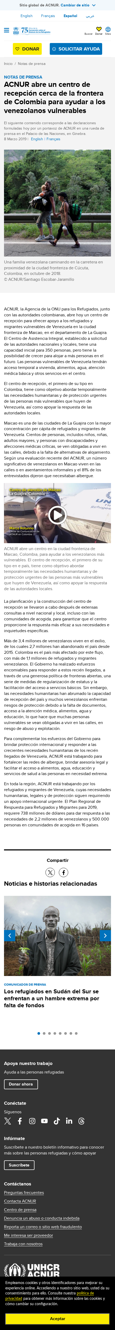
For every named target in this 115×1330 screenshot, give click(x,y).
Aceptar (57, 1319)
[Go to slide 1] (40, 1034)
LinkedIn (69, 1121)
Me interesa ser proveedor (28, 1235)
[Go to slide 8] (77, 1034)
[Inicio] (31, 31)
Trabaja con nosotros (23, 1244)
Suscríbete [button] (19, 1165)
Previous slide (9, 935)
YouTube (44, 1121)
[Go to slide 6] (67, 1034)
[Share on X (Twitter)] (50, 872)
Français (48, 15)
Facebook (19, 1121)
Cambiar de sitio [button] (75, 5)
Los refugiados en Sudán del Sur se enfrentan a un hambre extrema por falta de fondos (51, 998)
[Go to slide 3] (50, 1034)
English (27, 15)
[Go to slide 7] (72, 1034)
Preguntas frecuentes (24, 1193)
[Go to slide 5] (61, 1034)
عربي (90, 15)
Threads (81, 1121)
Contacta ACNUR (20, 1201)
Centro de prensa (20, 1210)
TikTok (56, 1121)
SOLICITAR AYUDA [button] (79, 48)
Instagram (32, 1121)
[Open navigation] (6, 30)
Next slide (105, 935)
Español (70, 15)
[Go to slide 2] (45, 1034)
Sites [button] (108, 34)
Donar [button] (98, 34)
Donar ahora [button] (21, 1084)
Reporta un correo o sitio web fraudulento (43, 1227)
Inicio (8, 63)
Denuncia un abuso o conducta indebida (41, 1218)
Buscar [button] (89, 34)
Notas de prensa (31, 63)
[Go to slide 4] (56, 1034)
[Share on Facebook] (63, 872)
